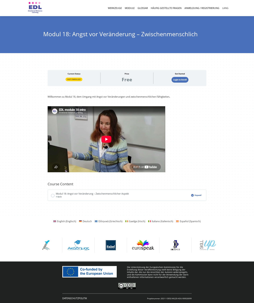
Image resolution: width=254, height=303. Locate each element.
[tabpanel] (127, 134)
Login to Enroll (180, 80)
